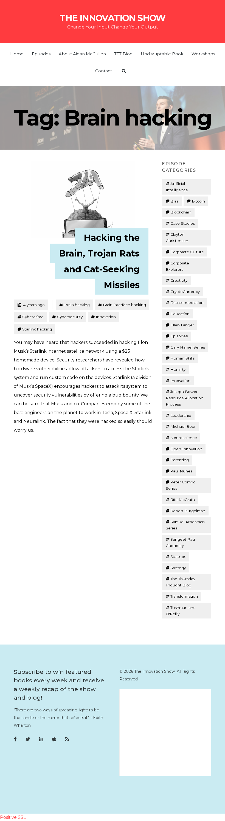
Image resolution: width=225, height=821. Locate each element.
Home (17, 53)
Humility (177, 369)
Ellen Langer (182, 325)
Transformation (184, 596)
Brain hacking (77, 305)
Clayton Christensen (177, 237)
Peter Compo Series (181, 485)
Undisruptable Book (162, 53)
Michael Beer (183, 426)
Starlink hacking (37, 329)
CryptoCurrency (185, 291)
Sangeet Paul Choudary (181, 542)
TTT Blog (123, 53)
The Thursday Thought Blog (180, 582)
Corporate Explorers (177, 266)
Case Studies (182, 223)
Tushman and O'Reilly (181, 610)
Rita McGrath (182, 499)
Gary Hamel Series (187, 347)
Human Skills (182, 358)
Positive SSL (13, 817)
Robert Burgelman (187, 511)
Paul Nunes (181, 471)
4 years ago (31, 304)
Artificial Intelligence (177, 186)
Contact (103, 70)
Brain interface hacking (124, 305)
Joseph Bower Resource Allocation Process (184, 397)
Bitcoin (198, 201)
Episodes (41, 53)
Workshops (203, 53)
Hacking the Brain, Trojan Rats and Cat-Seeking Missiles (99, 261)
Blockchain (180, 212)
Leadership (180, 415)
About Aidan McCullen (82, 53)
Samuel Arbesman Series (185, 525)
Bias (174, 201)
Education (180, 314)
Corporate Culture (187, 252)
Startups (178, 556)
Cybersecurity (70, 317)
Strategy (178, 568)
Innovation (106, 317)
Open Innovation (186, 449)
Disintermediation (187, 302)
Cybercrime (33, 317)
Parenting (179, 460)
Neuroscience (183, 437)
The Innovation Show (112, 18)
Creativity (178, 280)
